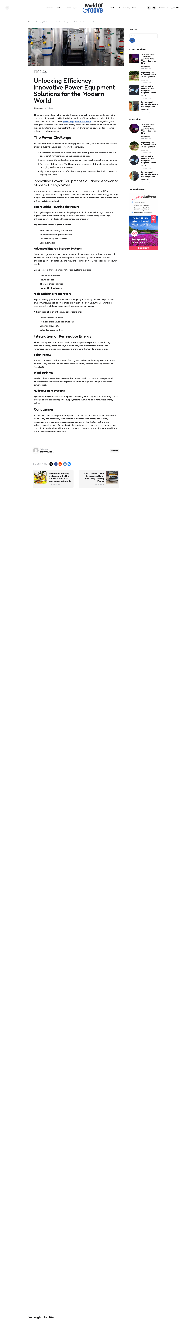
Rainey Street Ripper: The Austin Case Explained (149, 104)
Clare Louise (145, 66)
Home (30, 22)
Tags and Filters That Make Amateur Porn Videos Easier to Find (148, 58)
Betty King (42, 71)
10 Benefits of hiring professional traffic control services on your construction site (60, 477)
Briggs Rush (145, 109)
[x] (51, 464)
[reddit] (60, 464)
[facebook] (56, 464)
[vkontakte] (65, 464)
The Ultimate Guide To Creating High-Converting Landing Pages (94, 477)
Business (114, 450)
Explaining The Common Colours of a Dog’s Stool (148, 74)
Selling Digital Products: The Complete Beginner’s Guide (148, 89)
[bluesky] (69, 464)
